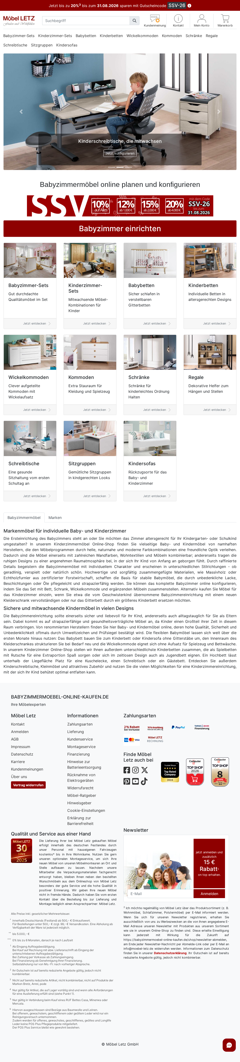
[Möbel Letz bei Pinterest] (127, 781)
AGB (15, 739)
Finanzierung (78, 754)
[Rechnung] (158, 740)
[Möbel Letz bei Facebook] (127, 770)
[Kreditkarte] (135, 740)
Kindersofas (66, 45)
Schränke (194, 35)
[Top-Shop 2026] (195, 772)
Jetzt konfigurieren (120, 153)
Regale (212, 35)
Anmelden (20, 731)
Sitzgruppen (41, 45)
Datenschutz (22, 754)
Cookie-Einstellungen (86, 810)
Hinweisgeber (79, 803)
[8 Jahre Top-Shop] (220, 772)
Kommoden (172, 35)
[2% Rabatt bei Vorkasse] (135, 728)
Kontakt (18, 724)
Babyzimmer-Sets (18, 35)
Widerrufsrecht (80, 788)
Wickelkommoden (142, 35)
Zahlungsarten (80, 724)
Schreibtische (15, 45)
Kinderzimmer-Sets (55, 35)
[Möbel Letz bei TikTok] (144, 781)
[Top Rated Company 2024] (170, 772)
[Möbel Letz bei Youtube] (135, 781)
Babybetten (86, 35)
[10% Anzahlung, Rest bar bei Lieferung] (158, 728)
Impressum (20, 746)
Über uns (19, 776)
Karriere (18, 761)
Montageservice (81, 746)
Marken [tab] (55, 517)
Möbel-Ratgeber (81, 795)
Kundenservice (80, 739)
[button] (178, 21)
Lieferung (75, 731)
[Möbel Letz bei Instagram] (135, 770)
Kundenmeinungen (27, 769)
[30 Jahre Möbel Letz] (21, 850)
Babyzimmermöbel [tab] (24, 517)
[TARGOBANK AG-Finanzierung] (205, 728)
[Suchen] (134, 20)
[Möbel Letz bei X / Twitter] (144, 770)
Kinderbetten (111, 35)
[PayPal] (182, 728)
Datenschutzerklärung (170, 953)
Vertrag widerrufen (28, 785)
